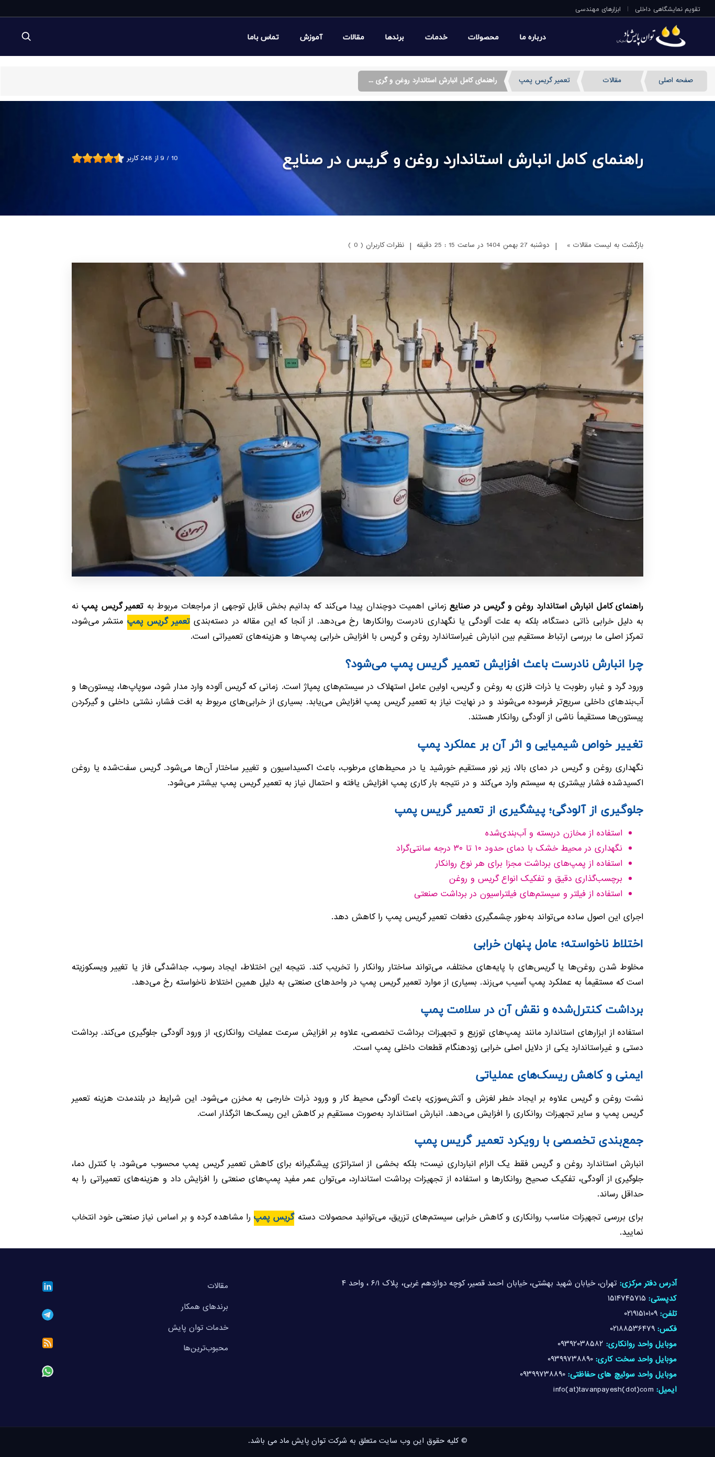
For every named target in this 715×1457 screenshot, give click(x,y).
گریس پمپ (274, 1218)
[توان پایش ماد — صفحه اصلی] (629, 37)
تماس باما (263, 36)
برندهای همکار (204, 1308)
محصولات (483, 36)
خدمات (436, 36)
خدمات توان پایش (198, 1329)
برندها (394, 36)
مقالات (353, 36)
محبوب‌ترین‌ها (205, 1349)
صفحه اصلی (675, 81)
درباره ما (533, 36)
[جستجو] (26, 36)
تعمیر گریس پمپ (544, 81)
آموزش (311, 36)
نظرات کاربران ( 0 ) (376, 246)
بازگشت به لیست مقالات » (605, 246)
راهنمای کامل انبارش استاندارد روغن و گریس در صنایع (463, 158)
